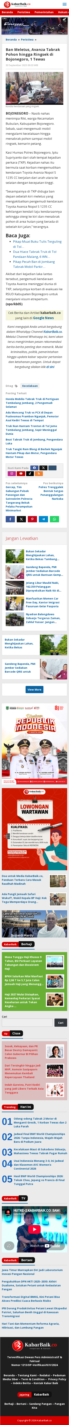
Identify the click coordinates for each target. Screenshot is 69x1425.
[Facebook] (34, 467)
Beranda (9, 1375)
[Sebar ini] (10, 519)
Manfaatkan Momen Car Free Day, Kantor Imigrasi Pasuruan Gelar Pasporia (42, 602)
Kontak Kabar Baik (46, 1383)
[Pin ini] (32, 519)
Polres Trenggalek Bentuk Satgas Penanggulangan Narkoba (51, 490)
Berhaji (9, 1404)
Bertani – (23, 1404)
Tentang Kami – (28, 1375)
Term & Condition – (34, 1379)
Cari (4, 1016)
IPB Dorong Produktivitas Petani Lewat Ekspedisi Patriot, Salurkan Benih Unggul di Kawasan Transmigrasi (34, 1312)
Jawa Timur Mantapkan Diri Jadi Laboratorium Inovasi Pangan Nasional (32, 1272)
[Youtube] (21, 473)
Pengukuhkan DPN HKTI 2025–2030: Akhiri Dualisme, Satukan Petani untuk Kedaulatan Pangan (31, 1285)
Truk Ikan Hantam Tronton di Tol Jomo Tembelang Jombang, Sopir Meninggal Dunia (31, 430)
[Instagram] (12, 473)
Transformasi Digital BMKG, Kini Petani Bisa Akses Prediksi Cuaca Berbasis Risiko (31, 1298)
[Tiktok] (30, 473)
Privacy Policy (57, 1379)
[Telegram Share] (43, 519)
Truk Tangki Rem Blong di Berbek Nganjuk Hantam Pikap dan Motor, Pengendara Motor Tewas (34, 453)
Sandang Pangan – (42, 1404)
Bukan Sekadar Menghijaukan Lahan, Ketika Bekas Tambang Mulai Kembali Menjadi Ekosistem (41, 559)
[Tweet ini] (21, 519)
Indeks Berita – (23, 1383)
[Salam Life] (52, 467)
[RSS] (39, 473)
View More (34, 689)
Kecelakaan (30, 386)
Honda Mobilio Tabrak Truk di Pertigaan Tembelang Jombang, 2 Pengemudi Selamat (32, 402)
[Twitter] (43, 467)
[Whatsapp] (54, 519)
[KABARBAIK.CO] (17, 4)
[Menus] (64, 4)
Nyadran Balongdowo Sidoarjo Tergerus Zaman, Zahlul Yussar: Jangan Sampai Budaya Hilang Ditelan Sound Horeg (43, 622)
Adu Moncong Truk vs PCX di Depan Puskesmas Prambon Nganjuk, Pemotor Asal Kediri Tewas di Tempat (32, 416)
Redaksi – (46, 1375)
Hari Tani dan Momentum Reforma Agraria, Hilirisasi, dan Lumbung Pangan (30, 1325)
